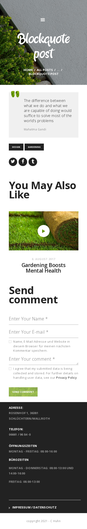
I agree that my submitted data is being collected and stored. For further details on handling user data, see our (45, 373)
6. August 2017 (43, 259)
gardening (34, 146)
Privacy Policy (66, 377)
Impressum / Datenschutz (34, 507)
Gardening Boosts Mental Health (43, 268)
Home (28, 70)
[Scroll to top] (79, 521)
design (16, 146)
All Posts (45, 70)
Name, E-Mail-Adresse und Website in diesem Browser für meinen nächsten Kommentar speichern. (41, 346)
